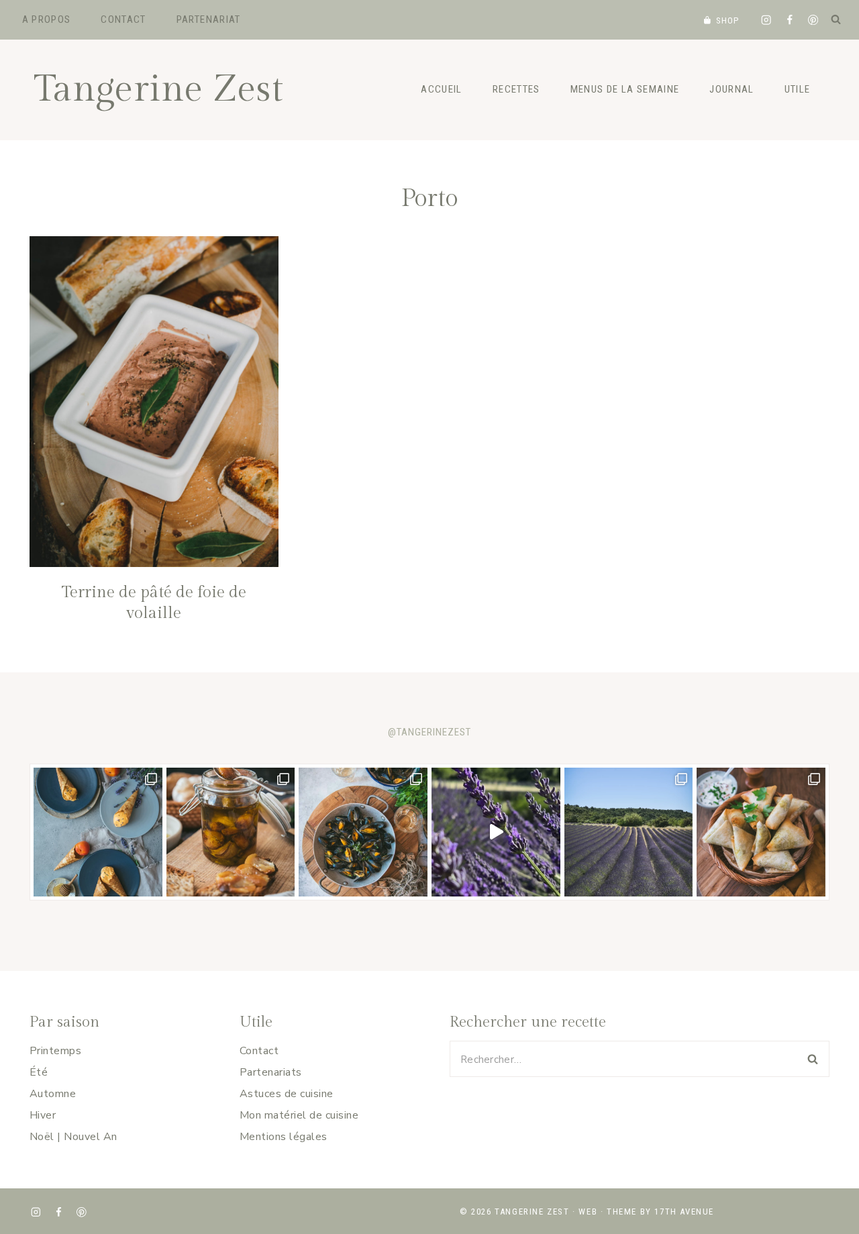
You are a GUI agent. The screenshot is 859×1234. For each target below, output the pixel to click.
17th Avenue (684, 1211)
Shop (728, 20)
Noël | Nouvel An (73, 1136)
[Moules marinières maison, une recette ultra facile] (363, 832)
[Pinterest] (813, 19)
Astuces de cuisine (287, 1093)
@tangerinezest (429, 732)
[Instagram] (766, 19)
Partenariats (271, 1072)
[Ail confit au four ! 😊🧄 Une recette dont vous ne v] (230, 832)
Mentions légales (283, 1136)
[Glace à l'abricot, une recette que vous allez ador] (98, 832)
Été (39, 1072)
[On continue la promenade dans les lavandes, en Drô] (496, 832)
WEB (587, 1211)
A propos (46, 19)
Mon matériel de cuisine (299, 1115)
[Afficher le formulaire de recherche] (835, 19)
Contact (123, 19)
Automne (53, 1093)
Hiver (43, 1115)
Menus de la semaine (625, 89)
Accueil (441, 89)
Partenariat (208, 19)
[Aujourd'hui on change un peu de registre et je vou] (628, 832)
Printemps (55, 1050)
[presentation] (154, 401)
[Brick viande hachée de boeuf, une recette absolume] (761, 832)
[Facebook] (789, 19)
